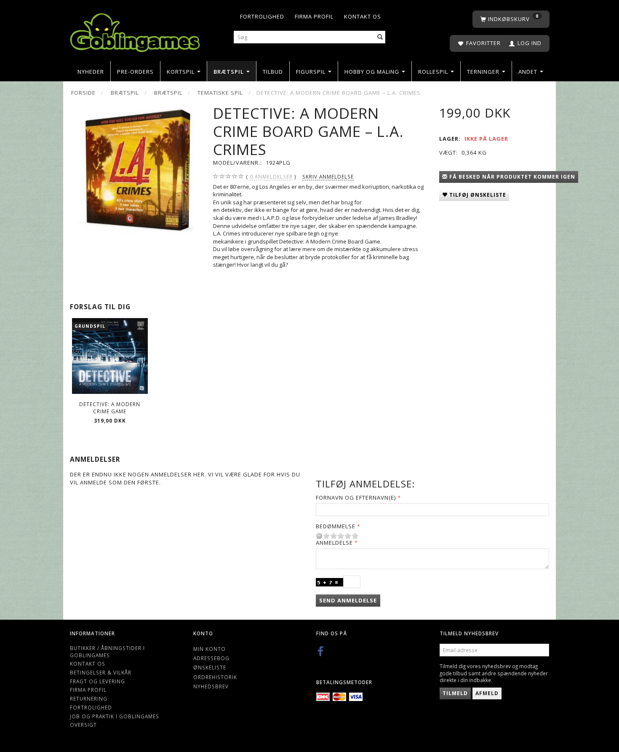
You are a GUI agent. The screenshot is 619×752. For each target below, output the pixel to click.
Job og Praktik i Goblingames (114, 716)
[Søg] (380, 37)
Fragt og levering (97, 681)
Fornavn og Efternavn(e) (356, 497)
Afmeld (487, 693)
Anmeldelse (334, 542)
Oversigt (83, 724)
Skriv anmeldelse (328, 176)
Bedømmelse (335, 526)
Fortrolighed (262, 16)
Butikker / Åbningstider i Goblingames (107, 651)
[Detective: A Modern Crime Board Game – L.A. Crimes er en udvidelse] (134, 169)
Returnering (88, 698)
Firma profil (314, 16)
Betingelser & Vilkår (100, 672)
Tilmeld (455, 693)
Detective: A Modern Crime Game (109, 408)
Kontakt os (362, 16)
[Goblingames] (134, 30)
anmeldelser (271, 176)
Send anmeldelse (348, 600)
